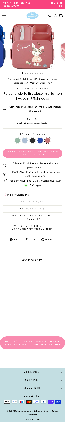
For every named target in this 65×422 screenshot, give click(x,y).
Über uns (32, 372)
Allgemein (31, 388)
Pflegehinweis (32, 208)
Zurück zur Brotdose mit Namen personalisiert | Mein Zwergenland (32, 343)
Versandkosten (41, 122)
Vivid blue (40, 140)
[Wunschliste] (55, 16)
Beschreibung (32, 201)
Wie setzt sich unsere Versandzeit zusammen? (32, 228)
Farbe (32, 134)
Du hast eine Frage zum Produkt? (32, 217)
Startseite (12, 79)
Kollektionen (26, 79)
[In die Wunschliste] (21, 270)
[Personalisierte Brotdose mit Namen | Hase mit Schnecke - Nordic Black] (14, 317)
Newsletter (32, 396)
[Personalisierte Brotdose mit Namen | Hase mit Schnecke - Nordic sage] (7, 317)
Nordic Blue (25, 140)
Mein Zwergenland (32, 88)
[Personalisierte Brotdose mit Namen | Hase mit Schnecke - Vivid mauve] (21, 317)
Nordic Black (32, 140)
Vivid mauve (47, 140)
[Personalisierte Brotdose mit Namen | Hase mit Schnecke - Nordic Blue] (10, 317)
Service (31, 380)
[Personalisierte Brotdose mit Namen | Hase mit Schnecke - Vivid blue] (17, 317)
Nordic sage (17, 140)
